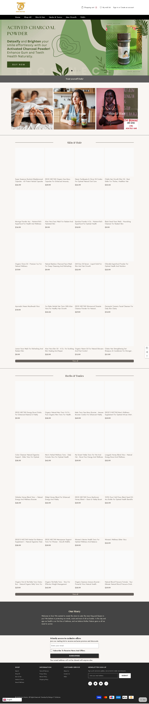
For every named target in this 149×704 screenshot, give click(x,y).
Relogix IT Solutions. (54, 697)
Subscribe (74, 656)
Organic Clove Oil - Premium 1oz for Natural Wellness (28, 265)
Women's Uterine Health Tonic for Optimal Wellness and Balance (87, 541)
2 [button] (71, 70)
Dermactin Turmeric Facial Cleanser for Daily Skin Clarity (119, 307)
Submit (125, 675)
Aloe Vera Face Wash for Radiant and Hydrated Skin (59, 223)
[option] (74, 47)
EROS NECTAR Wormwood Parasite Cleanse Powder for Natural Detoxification (88, 307)
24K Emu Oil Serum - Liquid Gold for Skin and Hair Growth (88, 265)
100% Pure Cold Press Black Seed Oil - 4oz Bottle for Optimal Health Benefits (119, 498)
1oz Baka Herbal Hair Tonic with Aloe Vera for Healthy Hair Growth (59, 307)
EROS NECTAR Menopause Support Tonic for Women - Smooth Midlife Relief (58, 541)
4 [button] (77, 70)
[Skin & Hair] (117, 108)
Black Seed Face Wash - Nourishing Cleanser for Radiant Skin (118, 223)
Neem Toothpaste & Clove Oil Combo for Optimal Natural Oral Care (88, 180)
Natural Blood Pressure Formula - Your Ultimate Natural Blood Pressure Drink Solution (118, 583)
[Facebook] (90, 683)
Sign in (116, 7)
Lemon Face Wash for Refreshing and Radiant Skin (29, 350)
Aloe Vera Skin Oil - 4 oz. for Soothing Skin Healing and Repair (59, 350)
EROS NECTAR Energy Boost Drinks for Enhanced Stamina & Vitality (28, 413)
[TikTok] (101, 683)
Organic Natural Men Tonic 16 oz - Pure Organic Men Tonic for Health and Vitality (58, 413)
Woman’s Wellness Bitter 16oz (115, 540)
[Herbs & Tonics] (74, 108)
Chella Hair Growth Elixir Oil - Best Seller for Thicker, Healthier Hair (117, 180)
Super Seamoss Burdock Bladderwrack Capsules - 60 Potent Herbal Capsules (29, 180)
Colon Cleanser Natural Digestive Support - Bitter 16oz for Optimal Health (27, 456)
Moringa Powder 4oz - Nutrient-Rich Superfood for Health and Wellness (28, 223)
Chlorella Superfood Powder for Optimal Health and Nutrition (116, 265)
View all (75, 361)
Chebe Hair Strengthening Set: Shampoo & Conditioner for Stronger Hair (118, 350)
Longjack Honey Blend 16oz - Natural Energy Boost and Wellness (118, 456)
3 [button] (74, 70)
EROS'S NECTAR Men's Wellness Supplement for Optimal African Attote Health (119, 413)
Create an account (127, 7)
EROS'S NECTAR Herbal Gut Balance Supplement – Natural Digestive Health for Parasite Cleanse (29, 541)
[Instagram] (95, 683)
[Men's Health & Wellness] (32, 108)
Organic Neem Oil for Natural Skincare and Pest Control (89, 350)
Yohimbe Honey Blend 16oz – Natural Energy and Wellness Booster (29, 498)
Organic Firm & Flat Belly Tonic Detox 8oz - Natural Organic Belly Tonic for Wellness (28, 583)
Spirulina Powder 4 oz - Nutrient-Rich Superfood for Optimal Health (88, 223)
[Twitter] (106, 683)
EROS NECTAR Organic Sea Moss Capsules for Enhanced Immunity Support (57, 180)
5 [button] (79, 70)
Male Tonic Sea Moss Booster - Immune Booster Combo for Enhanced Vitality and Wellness (89, 413)
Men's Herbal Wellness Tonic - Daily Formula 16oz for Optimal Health (58, 456)
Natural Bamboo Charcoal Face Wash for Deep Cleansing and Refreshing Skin (58, 265)
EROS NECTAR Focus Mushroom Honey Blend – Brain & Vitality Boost (88, 498)
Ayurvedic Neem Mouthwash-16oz (27, 306)
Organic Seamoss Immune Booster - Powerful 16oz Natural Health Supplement (88, 583)
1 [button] (69, 70)
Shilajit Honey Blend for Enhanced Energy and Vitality (57, 498)
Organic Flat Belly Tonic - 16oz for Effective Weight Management (57, 583)
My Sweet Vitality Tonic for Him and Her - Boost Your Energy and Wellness (89, 456)
